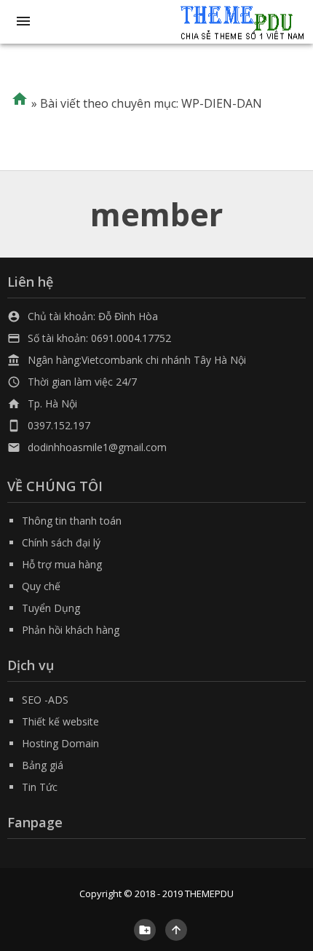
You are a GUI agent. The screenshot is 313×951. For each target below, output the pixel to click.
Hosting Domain (60, 743)
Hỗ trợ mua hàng (62, 564)
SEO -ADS (45, 700)
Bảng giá (42, 765)
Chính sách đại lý (61, 542)
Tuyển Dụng (51, 608)
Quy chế (41, 586)
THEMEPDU (209, 893)
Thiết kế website (60, 721)
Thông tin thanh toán (72, 521)
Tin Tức (40, 787)
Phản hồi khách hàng (70, 630)
